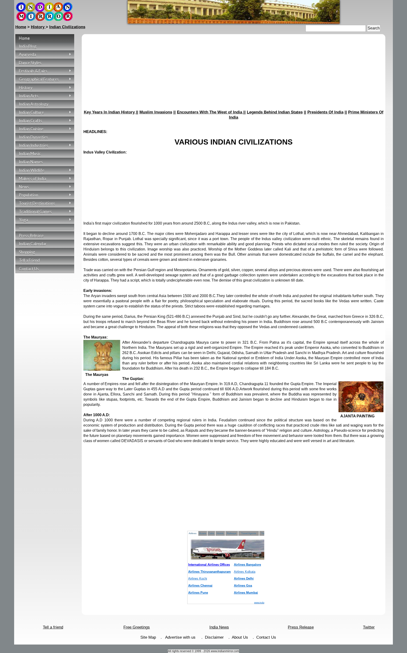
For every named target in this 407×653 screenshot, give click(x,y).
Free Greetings (136, 627)
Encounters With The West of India (210, 112)
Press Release (301, 627)
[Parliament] (234, 22)
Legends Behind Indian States (275, 112)
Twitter (369, 627)
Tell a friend (53, 627)
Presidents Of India (325, 112)
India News (219, 627)
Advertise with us (181, 637)
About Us (240, 637)
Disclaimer (214, 637)
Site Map (148, 637)
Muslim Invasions (155, 112)
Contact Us (266, 637)
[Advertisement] (233, 73)
